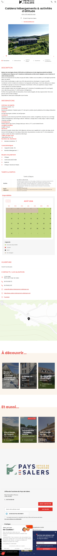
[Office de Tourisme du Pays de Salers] (26, 2)
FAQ (1, 547)
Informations (17, 60)
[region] (16, 514)
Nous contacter (45, 504)
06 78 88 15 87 (8, 285)
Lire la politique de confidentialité (9, 543)
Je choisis (17, 548)
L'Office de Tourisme (36, 530)
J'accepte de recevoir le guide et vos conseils (44, 546)
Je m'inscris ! (46, 549)
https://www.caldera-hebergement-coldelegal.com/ (17, 293)
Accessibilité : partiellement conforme (8, 551)
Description (6, 60)
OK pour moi (27, 548)
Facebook (6, 297)
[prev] (7, 201)
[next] (9, 201)
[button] (54, 56)
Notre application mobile (37, 527)
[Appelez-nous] (51, 1)
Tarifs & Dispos (28, 60)
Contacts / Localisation (48, 60)
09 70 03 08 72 (8, 281)
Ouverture (37, 60)
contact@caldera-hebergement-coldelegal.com (16, 289)
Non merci (6, 548)
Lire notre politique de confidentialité (12, 519)
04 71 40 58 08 (10, 499)
